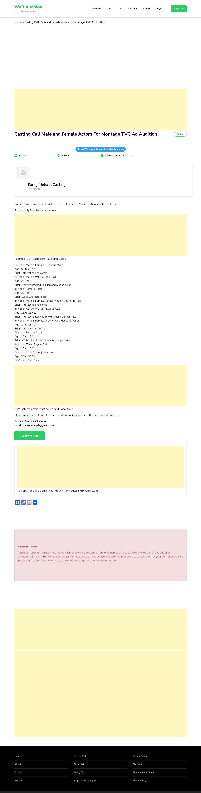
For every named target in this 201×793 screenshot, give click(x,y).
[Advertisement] (100, 109)
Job (109, 8)
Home (17, 756)
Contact (132, 8)
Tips (119, 8)
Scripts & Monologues (85, 780)
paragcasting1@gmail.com (82, 490)
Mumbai (65, 155)
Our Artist (79, 764)
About (146, 8)
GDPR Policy (139, 780)
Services (97, 8)
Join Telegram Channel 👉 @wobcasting (102, 149)
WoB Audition (28, 7)
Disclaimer (138, 764)
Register (179, 8)
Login (159, 8)
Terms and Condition (143, 772)
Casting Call (80, 756)
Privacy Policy (140, 756)
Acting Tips (80, 772)
